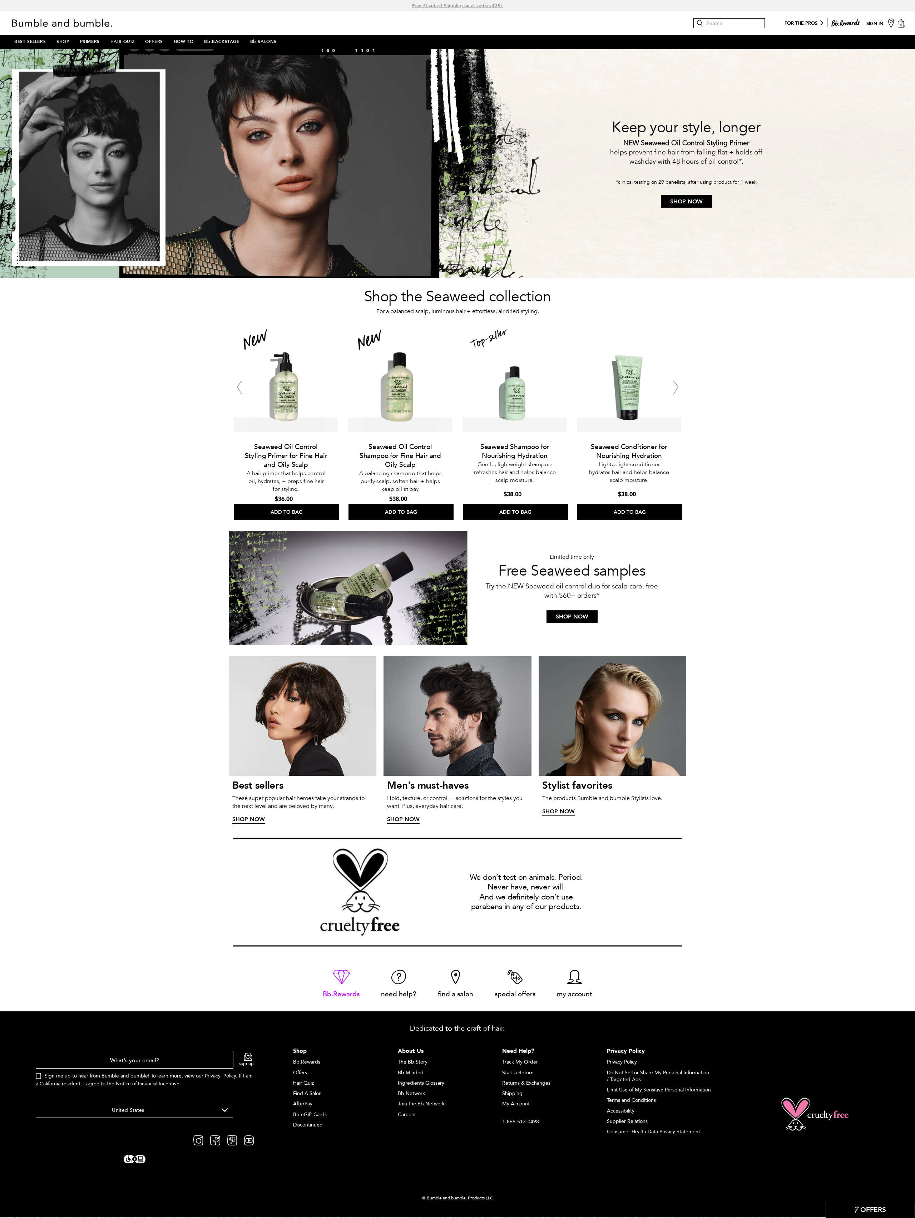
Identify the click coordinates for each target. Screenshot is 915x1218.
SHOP (62, 41)
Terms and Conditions (631, 1100)
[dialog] (144, 1072)
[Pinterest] (232, 1140)
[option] (286, 421)
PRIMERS (90, 41)
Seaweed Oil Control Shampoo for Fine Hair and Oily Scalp (400, 455)
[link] (341, 984)
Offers (300, 1072)
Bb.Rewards (306, 1062)
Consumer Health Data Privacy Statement (653, 1131)
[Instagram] (198, 1140)
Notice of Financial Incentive (147, 1083)
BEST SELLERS (30, 41)
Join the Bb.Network (421, 1103)
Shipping (512, 1093)
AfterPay (302, 1103)
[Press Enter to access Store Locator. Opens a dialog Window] (891, 22)
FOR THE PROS (801, 23)
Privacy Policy (220, 1075)
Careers (406, 1114)
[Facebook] (215, 1140)
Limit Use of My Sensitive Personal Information (659, 1089)
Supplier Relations (627, 1121)
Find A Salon (307, 1093)
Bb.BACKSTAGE (221, 41)
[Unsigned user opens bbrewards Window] (845, 21)
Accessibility (620, 1111)
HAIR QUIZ (122, 41)
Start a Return (518, 1072)
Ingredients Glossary (421, 1083)
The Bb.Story (412, 1062)
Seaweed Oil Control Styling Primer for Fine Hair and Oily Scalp (286, 455)
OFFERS (154, 41)
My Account (516, 1103)
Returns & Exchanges (526, 1083)
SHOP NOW (686, 201)
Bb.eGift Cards (310, 1114)
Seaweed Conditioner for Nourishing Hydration (629, 451)
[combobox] (134, 1110)
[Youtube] (249, 1140)
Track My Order (520, 1062)
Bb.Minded (411, 1072)
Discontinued (308, 1124)
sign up (246, 1063)
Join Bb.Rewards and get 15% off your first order (457, 6)
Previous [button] (239, 387)
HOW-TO (184, 41)
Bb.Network (411, 1093)
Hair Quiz (303, 1083)
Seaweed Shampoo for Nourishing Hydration (514, 451)
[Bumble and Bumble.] (64, 23)
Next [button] (675, 387)
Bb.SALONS (263, 41)
